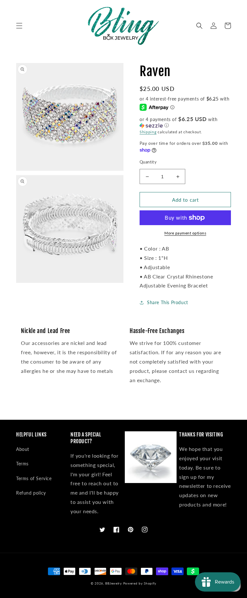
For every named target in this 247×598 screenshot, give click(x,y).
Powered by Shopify (140, 583)
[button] (19, 26)
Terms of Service (34, 478)
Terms (22, 463)
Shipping (148, 131)
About (22, 449)
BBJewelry (113, 583)
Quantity (148, 161)
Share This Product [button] (167, 302)
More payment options (185, 233)
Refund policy (31, 493)
